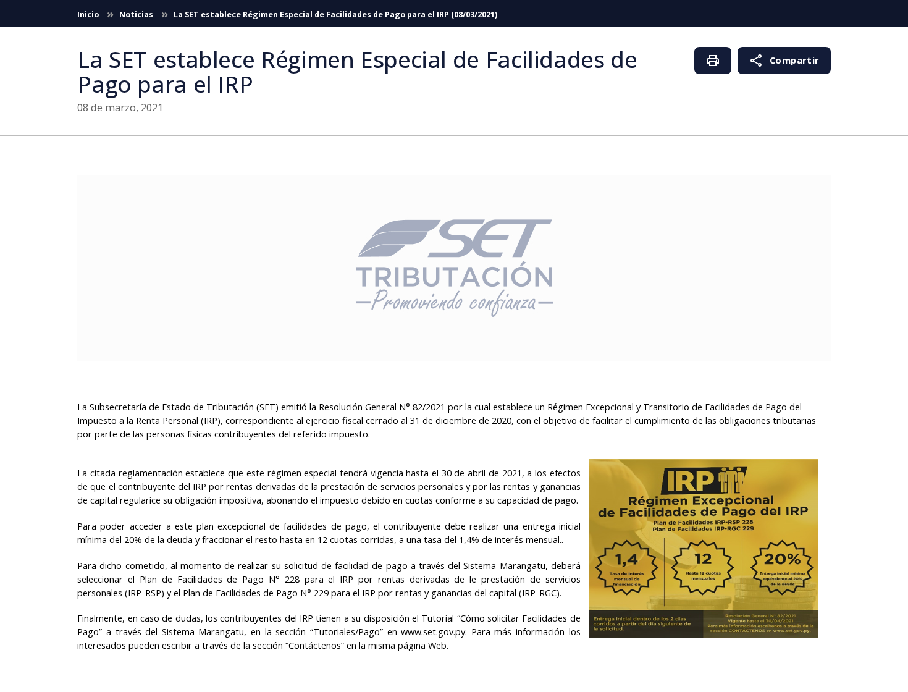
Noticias (137, 14)
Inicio (89, 14)
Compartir (784, 60)
